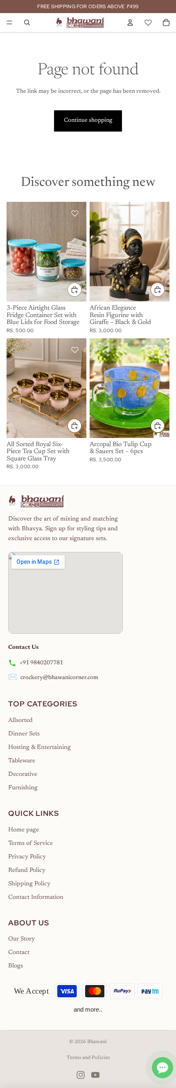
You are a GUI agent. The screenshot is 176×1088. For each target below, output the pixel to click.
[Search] (27, 22)
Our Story (21, 939)
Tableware (21, 761)
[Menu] (9, 22)
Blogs (15, 966)
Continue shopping (88, 120)
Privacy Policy (27, 857)
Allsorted (20, 720)
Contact (18, 952)
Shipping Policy (29, 884)
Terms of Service (30, 843)
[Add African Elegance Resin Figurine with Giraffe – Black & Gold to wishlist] (158, 213)
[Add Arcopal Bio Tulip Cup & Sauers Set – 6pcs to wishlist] (158, 349)
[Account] (130, 22)
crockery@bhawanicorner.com (59, 678)
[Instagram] (81, 1075)
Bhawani (97, 1041)
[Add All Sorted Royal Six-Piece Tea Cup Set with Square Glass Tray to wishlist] (75, 349)
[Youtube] (95, 1075)
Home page (23, 830)
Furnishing (23, 788)
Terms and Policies (88, 1057)
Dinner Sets (24, 734)
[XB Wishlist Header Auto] (148, 21)
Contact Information (35, 897)
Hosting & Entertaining (39, 747)
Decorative (22, 774)
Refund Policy (26, 870)
